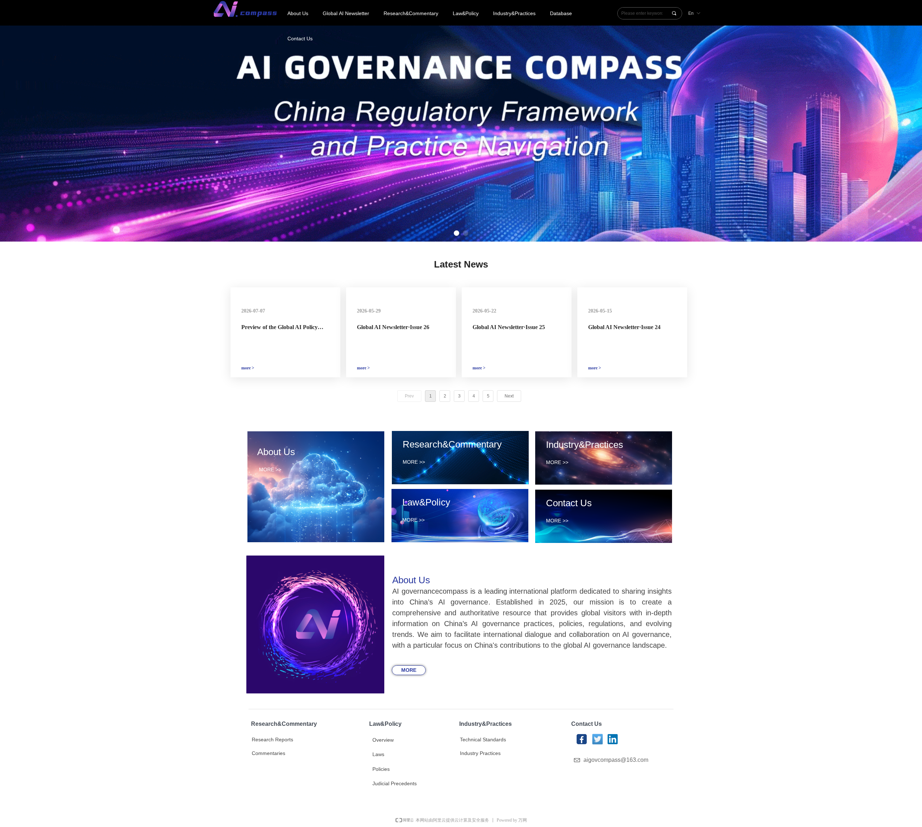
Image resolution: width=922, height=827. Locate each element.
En (691, 13)
